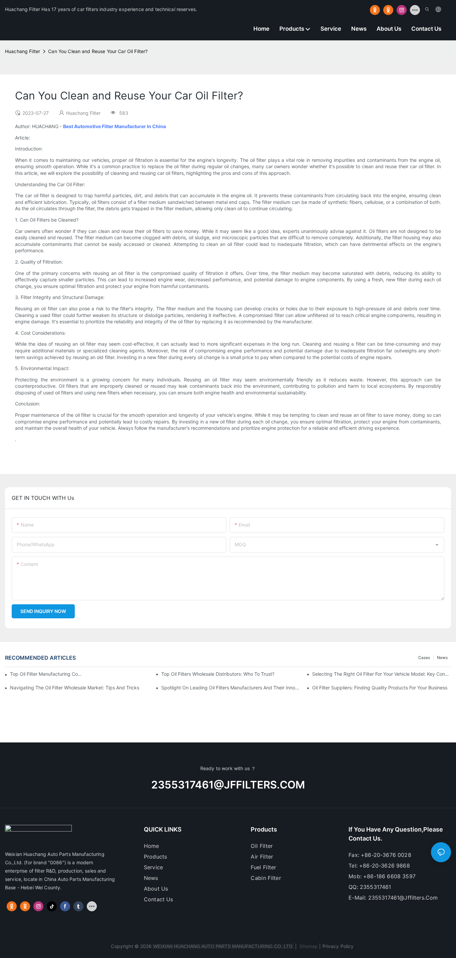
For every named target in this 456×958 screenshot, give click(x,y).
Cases (424, 657)
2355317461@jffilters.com (228, 784)
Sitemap (308, 946)
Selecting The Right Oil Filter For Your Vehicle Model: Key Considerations (381, 674)
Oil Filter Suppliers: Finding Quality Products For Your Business (379, 687)
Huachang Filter (22, 51)
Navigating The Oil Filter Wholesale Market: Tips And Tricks (74, 687)
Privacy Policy (338, 946)
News (442, 657)
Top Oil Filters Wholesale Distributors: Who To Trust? (217, 674)
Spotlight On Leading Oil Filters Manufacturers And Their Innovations (230, 687)
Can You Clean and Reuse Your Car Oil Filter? (98, 51)
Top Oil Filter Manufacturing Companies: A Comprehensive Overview (46, 674)
